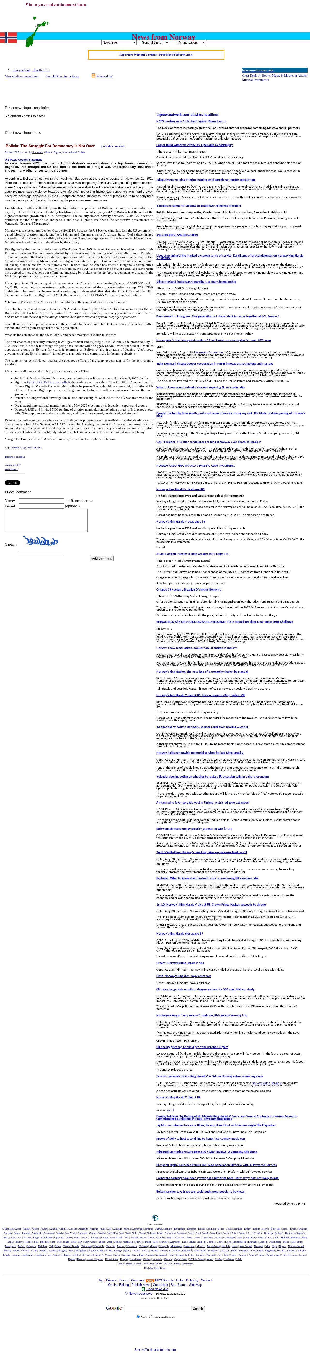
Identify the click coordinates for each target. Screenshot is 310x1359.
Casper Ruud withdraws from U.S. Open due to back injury (194, 145)
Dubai (6, 1237)
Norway (7, 1250)
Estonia (85, 1237)
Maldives (42, 1246)
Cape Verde (70, 1233)
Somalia (16, 1255)
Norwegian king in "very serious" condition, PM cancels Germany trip (201, 1015)
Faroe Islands (116, 1237)
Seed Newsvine (157, 1289)
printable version (112, 146)
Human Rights (125, 1263)
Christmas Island (155, 1233)
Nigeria (282, 1246)
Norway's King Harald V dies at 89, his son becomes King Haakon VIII (200, 695)
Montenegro (176, 1246)
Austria (127, 1228)
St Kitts (76, 1255)
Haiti (277, 1237)
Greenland (207, 1237)
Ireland (65, 1241)
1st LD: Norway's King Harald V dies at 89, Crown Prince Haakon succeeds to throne (211, 904)
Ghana (189, 1237)
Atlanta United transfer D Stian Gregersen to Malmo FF (192, 554)
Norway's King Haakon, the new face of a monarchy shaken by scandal (202, 671)
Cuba (233, 1233)
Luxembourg (275, 1241)
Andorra (44, 1228)
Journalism (148, 1263)
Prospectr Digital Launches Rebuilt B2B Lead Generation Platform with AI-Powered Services (216, 1165)
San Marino (174, 1250)
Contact (206, 1280)
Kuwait (164, 1241)
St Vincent (107, 1255)
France (143, 1237)
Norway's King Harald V (267, 1083)
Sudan (117, 1255)
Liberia (220, 1241)
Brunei (293, 1228)
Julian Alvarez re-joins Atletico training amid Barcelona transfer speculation (205, 180)
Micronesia (131, 1246)
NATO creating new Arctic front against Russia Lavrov (191, 121)
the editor (37, 152)
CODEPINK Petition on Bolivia (48, 382)
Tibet (219, 1255)
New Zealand (246, 1246)
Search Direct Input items (62, 76)
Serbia (234, 1250)
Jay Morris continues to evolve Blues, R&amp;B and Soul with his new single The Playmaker (216, 1125)
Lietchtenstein (239, 1241)
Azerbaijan (137, 1228)
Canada (59, 1233)
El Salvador (46, 1237)
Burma (17, 1233)
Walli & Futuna (197, 1259)
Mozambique (213, 1246)
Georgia (169, 1237)
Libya (228, 1241)
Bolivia (15, 447)
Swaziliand (138, 1255)
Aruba (102, 1228)
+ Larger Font (21, 70)
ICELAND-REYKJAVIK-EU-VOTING (177, 235)
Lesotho (211, 1241)
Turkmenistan (272, 1255)
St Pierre (96, 1255)
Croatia (225, 1233)
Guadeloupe (229, 1237)
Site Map (195, 1285)
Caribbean (82, 1233)
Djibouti (279, 1233)
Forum (123, 1280)
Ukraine (81, 1259)
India (36, 1241)
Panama (52, 1250)
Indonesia (44, 1241)
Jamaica (101, 1241)
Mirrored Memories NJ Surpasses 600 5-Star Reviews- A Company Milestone (206, 1152)
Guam (239, 1237)
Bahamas (148, 1228)
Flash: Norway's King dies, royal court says (183, 976)
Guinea (259, 1237)
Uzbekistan (135, 1259)
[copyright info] (130, 1280)
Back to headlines (15, 456)
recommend (11, 469)
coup (23, 447)
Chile (134, 1233)
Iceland (28, 1241)
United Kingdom (95, 1259)
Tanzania (200, 1255)
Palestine (42, 1250)
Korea (155, 1241)
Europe (104, 1237)
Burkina (8, 1233)
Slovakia (281, 1250)
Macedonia (296, 1241)
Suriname (127, 1255)
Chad (127, 1233)
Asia (109, 1228)
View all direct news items (22, 76)
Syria (171, 1255)
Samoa (163, 1250)
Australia (117, 1228)
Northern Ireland (296, 1246)
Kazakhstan (128, 1241)
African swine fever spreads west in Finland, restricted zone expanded (202, 802)
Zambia (218, 1259)
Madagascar (10, 1246)
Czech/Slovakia (254, 1233)
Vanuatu (147, 1259)
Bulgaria (303, 1228)
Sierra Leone (257, 1250)
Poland (108, 1250)
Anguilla (63, 1228)
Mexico (121, 1246)
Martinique (86, 1246)
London (263, 1241)
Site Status (178, 1285)
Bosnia (256, 1228)
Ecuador (27, 1237)
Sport (176, 1263)
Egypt (36, 1237)
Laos (184, 1241)
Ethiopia (95, 1237)
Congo (190, 1233)
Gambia (160, 1237)
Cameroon (49, 1233)
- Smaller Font (41, 70)
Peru (71, 1250)
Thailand (210, 1255)
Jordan (117, 1241)
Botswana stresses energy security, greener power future (194, 828)
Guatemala (249, 1237)
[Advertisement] (220, 13)
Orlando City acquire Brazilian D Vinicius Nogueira (188, 589)
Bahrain (159, 1228)
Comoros (181, 1233)
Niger (274, 1246)
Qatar (126, 1250)
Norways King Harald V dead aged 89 (180, 489)
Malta (58, 1246)
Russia (145, 1250)
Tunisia (252, 1255)
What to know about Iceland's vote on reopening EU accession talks (200, 387)
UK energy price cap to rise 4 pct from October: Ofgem (192, 1047)
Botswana (275, 1228)
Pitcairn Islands (95, 1250)
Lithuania (252, 1241)
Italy (80, 1241)
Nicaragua (259, 1246)
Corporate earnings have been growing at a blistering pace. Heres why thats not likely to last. (217, 1178)
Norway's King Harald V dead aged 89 (180, 521)
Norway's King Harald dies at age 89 (179, 933)
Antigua (73, 1228)
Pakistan (25, 1250)
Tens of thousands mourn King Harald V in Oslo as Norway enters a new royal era (209, 1076)
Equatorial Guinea (63, 1237)
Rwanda (154, 1250)
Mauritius (110, 1246)
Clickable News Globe (155, 1268)
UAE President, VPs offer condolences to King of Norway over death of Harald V (208, 442)
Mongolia (164, 1246)
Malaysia (31, 1246)
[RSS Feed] (93, 76)
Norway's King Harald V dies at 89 (178, 1097)
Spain (56, 1255)
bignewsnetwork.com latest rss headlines (187, 115)
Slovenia (291, 1250)
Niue (267, 1246)
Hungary (19, 1241)
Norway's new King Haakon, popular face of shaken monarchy (196, 648)
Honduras (295, 1237)
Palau (33, 1250)
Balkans (168, 1228)
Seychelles (244, 1250)
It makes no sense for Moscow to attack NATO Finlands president (198, 206)
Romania (135, 1250)
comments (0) (12, 465)
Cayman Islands (97, 1233)
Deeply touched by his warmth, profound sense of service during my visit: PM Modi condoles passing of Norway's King (230, 415)
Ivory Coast (90, 1241)
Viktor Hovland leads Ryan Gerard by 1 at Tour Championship (196, 282)
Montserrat (189, 1246)
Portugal (118, 1250)
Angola (53, 1228)
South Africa (28, 1255)
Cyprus (241, 1233)
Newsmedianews (140, 1293)
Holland (285, 1237)
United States (111, 1259)
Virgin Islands (180, 1259)
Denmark (268, 1233)
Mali (51, 1246)
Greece (197, 1237)
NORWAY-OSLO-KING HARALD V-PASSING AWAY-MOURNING (195, 465)
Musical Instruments (255, 80)
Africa (18, 1228)
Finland (134, 1237)
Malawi (21, 1246)
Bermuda (237, 1228)
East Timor (16, 1237)
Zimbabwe (229, 1259)
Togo (226, 1255)
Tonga (233, 1255)
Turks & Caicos (289, 1255)
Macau (286, 1241)
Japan (109, 1241)
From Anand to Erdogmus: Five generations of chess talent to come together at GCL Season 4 (217, 316)
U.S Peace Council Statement (23, 159)
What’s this (103, 76)
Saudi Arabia (200, 1250)
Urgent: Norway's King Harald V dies (180, 963)
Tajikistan (189, 1255)
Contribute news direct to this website (156, 57)
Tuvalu (302, 1255)
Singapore (270, 1250)
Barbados (191, 1228)
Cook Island (202, 1233)
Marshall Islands (71, 1246)
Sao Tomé (187, 1250)
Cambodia (37, 1233)
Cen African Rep (115, 1233)
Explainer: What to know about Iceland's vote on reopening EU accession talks (207, 878)
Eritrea (77, 1237)
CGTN (170, 1109)
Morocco (201, 1246)
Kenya (138, 1241)
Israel (73, 1241)
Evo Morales (34, 447)
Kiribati (147, 1241)
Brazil (285, 1228)
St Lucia (86, 1255)
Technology (187, 1263)
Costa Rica (215, 1233)
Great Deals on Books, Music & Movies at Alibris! (275, 75)
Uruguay (124, 1259)
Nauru (235, 1246)
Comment (138, 1280)
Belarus (201, 1228)
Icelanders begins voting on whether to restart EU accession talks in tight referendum (212, 776)
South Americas (43, 1255)
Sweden (150, 1255)
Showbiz (168, 1263)
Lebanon (201, 1241)
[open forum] (105, 1280)
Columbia (170, 1233)
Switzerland (161, 1255)
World (239, 1259)
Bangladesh (179, 1228)
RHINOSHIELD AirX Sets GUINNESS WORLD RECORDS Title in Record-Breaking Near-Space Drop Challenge (224, 622)
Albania (26, 1228)
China (142, 1233)
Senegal (225, 1250)
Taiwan (179, 1255)
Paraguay (62, 1250)
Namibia (226, 1246)
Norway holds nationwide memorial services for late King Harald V (200, 753)
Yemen (210, 1259)
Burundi (26, 1233)
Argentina (83, 1228)
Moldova (143, 1246)
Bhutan (247, 1228)
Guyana (268, 1237)
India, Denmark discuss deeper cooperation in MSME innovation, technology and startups (214, 363)
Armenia (94, 1228)
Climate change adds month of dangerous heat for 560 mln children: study (205, 989)
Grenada (217, 1237)
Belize (221, 1228)
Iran (53, 1241)
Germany (179, 1237)
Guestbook (160, 1285)
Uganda (71, 1259)
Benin (229, 1228)
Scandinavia (213, 1250)
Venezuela (157, 1259)
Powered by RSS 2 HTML (289, 1203)
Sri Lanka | (66, 1255)
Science (137, 1263)
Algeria (35, 1228)
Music (159, 1263)
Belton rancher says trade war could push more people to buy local (200, 1191)
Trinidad (242, 1255)
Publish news (140, 1285)
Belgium (211, 1228)
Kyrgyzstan (174, 1241)
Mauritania (98, 1246)
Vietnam (168, 1259)
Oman (16, 1250)
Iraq (59, 1241)
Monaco (153, 1246)
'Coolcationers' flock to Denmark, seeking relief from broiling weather (202, 727)
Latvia (192, 1241)
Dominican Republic (295, 1233)
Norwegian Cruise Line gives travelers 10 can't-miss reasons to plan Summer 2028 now (213, 340)
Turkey (260, 1255)
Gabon (151, 1237)
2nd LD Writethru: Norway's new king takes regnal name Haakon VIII (201, 852)
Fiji (126, 1237)
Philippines (80, 1250)
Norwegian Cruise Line (208, 352)
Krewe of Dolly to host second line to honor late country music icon (200, 1138)
